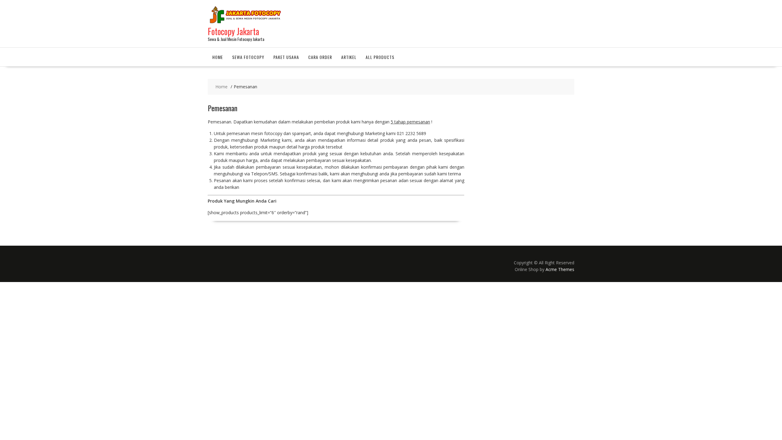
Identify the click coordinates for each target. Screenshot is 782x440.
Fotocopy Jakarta (233, 31)
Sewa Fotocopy (248, 57)
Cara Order (320, 57)
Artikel (348, 57)
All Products (380, 57)
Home (217, 57)
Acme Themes (560, 269)
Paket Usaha (286, 57)
